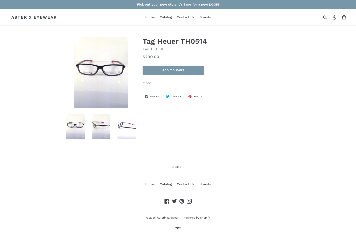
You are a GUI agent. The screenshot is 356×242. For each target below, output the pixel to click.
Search (178, 167)
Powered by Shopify (197, 217)
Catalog (166, 17)
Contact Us (185, 17)
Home (150, 17)
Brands (205, 17)
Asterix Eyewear (34, 17)
